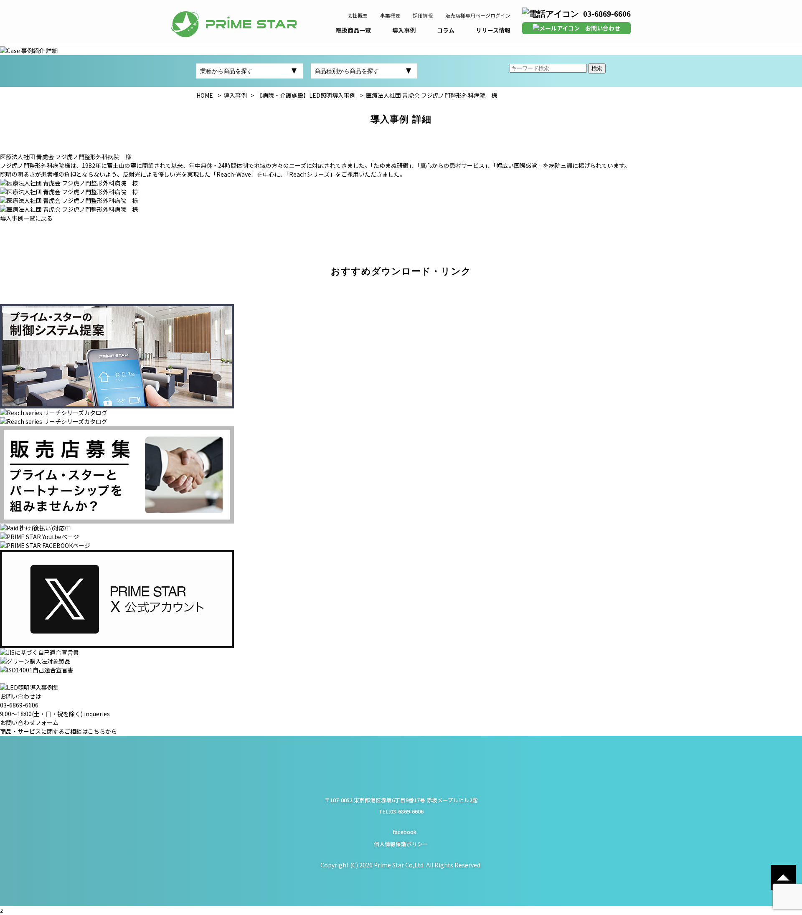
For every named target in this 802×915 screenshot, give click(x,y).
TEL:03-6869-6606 (401, 811)
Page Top (783, 877)
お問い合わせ (602, 28)
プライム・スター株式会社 (234, 24)
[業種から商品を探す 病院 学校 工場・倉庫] (249, 71)
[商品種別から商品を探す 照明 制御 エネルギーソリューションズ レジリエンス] (364, 71)
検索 (596, 68)
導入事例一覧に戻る (26, 218)
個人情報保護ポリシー (401, 844)
